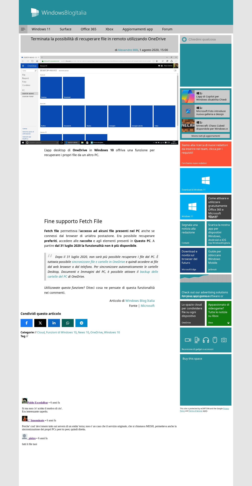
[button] (23, 29)
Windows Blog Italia (140, 301)
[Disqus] (99, 439)
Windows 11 (41, 29)
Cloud (41, 332)
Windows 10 (112, 332)
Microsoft (148, 306)
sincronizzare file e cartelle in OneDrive (98, 262)
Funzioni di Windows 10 (61, 332)
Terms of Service (195, 411)
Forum (167, 29)
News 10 (83, 332)
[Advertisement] (99, 185)
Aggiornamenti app (138, 29)
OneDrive (96, 332)
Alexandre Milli (128, 50)
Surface (65, 29)
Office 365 (88, 29)
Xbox (109, 29)
